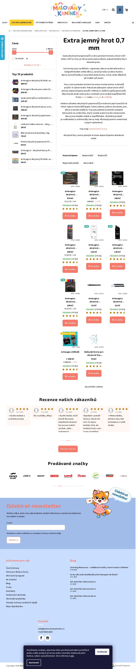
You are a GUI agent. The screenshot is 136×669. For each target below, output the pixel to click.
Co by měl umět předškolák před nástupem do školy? (94, 574)
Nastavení (34, 662)
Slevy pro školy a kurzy (17, 571)
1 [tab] (63, 440)
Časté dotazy (12, 568)
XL (100, 97)
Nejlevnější (87, 155)
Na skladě (22, 58)
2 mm (95, 97)
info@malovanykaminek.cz (51, 628)
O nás (9, 587)
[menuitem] (4, 23)
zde (72, 655)
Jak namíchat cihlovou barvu (83, 596)
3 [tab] (73, 440)
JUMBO (107, 97)
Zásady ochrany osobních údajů (21, 602)
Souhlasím (102, 651)
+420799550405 (45, 631)
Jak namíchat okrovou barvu (83, 589)
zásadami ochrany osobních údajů (47, 533)
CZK (103, 9)
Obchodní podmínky (16, 598)
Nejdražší (102, 155)
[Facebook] (41, 638)
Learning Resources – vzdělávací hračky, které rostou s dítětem (99, 567)
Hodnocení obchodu (16, 594)
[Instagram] (48, 638)
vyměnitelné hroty (98, 128)
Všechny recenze (68, 449)
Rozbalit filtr (31, 65)
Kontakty (10, 591)
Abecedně (88, 163)
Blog (8, 583)
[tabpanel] (13, 476)
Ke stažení (11, 579)
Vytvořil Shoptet (122, 665)
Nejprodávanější (71, 163)
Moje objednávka (14, 606)
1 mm (84, 97)
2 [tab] (68, 440)
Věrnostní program (15, 575)
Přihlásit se (13, 540)
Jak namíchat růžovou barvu (83, 582)
